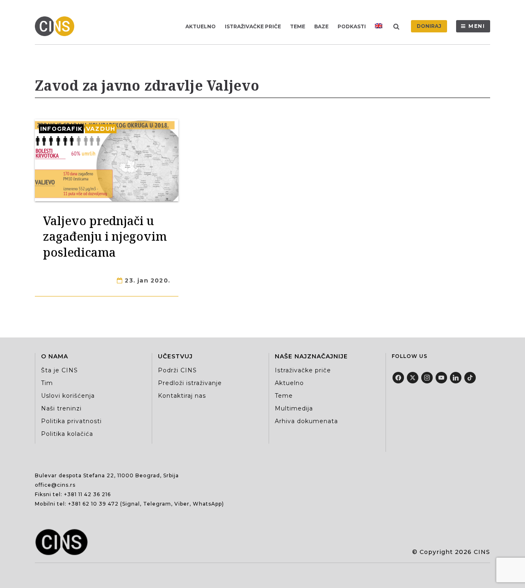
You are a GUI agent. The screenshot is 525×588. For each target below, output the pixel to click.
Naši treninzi (61, 408)
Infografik (61, 128)
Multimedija (294, 408)
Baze (321, 26)
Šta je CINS (59, 370)
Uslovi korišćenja (68, 395)
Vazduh (100, 128)
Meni (476, 26)
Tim (47, 383)
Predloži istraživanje (190, 383)
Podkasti (352, 26)
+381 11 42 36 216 (87, 494)
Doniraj (429, 26)
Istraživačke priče (253, 26)
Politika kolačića (67, 434)
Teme (297, 26)
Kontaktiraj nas (182, 395)
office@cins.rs (55, 485)
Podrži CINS (177, 370)
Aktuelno (200, 26)
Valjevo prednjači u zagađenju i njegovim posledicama (105, 236)
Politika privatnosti (71, 421)
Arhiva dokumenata (306, 421)
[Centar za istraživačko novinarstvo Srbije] (56, 26)
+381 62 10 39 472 (93, 504)
